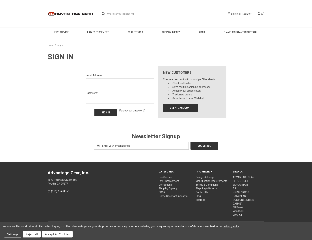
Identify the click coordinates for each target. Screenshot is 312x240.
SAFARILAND (240, 196)
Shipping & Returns (206, 188)
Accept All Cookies (57, 234)
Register (247, 13)
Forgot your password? (132, 110)
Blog (198, 196)
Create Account (180, 107)
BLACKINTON (240, 184)
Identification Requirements (211, 181)
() (262, 13)
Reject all (32, 234)
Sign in (235, 13)
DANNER (237, 203)
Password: (92, 92)
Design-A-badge (205, 177)
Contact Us (202, 192)
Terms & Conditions (207, 184)
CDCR (202, 32)
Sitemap (200, 199)
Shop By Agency (171, 32)
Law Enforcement (98, 32)
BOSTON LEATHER (243, 199)
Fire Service (61, 32)
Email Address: (94, 75)
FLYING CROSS (241, 192)
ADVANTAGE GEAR (243, 177)
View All (237, 215)
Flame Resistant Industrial (241, 32)
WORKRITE (239, 211)
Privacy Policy (231, 226)
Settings (12, 234)
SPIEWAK (238, 207)
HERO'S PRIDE (241, 181)
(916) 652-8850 (60, 191)
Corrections (135, 32)
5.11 (235, 188)
